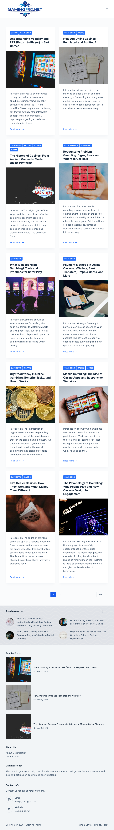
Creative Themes (34, 824)
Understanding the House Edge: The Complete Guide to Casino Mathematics (88, 635)
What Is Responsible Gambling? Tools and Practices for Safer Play (26, 268)
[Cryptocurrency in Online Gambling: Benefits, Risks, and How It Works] (30, 404)
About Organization (16, 752)
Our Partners (12, 756)
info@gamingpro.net (25, 801)
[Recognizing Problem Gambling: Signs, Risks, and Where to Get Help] (83, 181)
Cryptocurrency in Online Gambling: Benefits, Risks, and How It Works (30, 377)
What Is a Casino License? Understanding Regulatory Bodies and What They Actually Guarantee (35, 622)
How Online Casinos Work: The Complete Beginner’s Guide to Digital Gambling (35, 635)
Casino (14, 33)
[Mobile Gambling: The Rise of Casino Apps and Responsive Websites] (83, 404)
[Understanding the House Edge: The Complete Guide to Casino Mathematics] (63, 635)
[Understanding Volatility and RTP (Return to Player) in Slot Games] (30, 69)
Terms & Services (85, 825)
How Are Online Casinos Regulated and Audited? (57, 696)
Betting (27, 145)
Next (101, 594)
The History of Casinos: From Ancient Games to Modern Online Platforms (29, 159)
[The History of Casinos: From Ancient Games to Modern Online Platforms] (30, 186)
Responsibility (71, 145)
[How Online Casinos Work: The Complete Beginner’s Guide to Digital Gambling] (10, 635)
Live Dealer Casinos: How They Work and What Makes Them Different (29, 486)
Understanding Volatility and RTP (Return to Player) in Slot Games (29, 42)
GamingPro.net (22, 811)
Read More (17, 129)
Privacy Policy (101, 825)
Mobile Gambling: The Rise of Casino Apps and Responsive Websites (83, 377)
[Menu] (107, 9)
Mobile (14, 150)
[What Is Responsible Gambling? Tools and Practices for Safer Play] (30, 295)
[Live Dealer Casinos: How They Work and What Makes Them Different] (30, 513)
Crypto (27, 368)
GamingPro (25, 33)
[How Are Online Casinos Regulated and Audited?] (83, 65)
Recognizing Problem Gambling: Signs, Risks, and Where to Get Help (81, 155)
